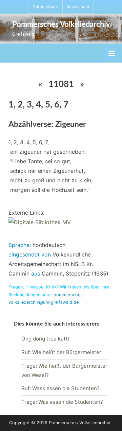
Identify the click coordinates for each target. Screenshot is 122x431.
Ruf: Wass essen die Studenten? (60, 388)
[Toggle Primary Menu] (111, 53)
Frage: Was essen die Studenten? (62, 402)
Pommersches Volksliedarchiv (61, 24)
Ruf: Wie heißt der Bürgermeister (61, 352)
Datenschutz (45, 6)
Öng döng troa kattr (45, 338)
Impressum (78, 6)
